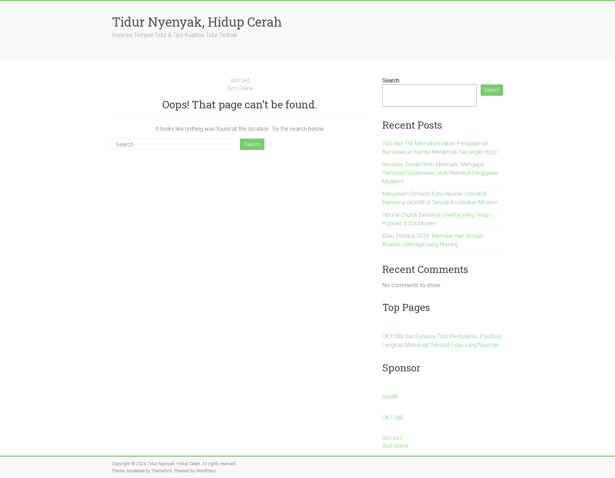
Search (390, 80)
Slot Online (240, 88)
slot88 (390, 396)
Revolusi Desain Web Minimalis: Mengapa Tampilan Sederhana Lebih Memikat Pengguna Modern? (439, 173)
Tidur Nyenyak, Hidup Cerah (197, 21)
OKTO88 (392, 417)
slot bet (240, 80)
